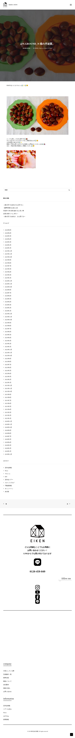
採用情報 (6, 719)
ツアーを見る (7, 709)
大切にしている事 (8, 671)
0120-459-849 (37, 571)
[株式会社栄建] (10, 4)
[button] (71, 5)
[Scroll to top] (71, 734)
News (36, 48)
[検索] (37, 190)
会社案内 (6, 684)
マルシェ (41, 48)
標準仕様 (6, 677)
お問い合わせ (7, 691)
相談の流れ (6, 688)
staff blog (6, 716)
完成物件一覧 (7, 674)
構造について (7, 681)
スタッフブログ (48, 48)
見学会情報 (6, 705)
